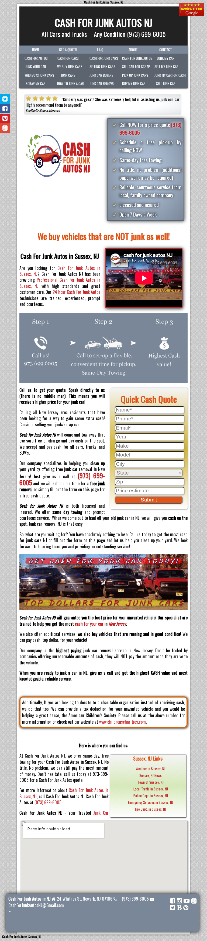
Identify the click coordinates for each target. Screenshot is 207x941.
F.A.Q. (100, 49)
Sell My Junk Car (166, 66)
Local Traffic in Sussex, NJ (150, 789)
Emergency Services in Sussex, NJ (150, 802)
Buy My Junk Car (134, 83)
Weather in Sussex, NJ (150, 768)
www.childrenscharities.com (122, 722)
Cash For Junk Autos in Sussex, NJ (59, 271)
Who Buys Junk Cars (38, 75)
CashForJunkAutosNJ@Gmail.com (36, 905)
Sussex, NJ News (150, 775)
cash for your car (89, 624)
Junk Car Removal (102, 83)
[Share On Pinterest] (5, 118)
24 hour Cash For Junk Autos (76, 292)
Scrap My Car (36, 83)
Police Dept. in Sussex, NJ (150, 795)
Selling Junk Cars (102, 66)
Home (35, 49)
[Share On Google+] (5, 128)
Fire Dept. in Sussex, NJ (150, 809)
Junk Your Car (35, 66)
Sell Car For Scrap (135, 66)
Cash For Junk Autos (135, 58)
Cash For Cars (68, 58)
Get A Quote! (68, 49)
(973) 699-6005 (47, 802)
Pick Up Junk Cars (135, 75)
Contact (165, 49)
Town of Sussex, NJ (151, 782)
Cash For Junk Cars (103, 58)
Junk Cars (68, 75)
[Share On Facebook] (5, 108)
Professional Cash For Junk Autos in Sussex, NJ (59, 283)
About (133, 49)
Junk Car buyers (101, 75)
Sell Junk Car (165, 83)
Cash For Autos (36, 58)
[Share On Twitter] (5, 99)
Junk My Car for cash (168, 75)
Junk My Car (165, 58)
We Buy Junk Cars (69, 66)
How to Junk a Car (70, 83)
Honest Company (113, 105)
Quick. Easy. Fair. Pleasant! (148, 99)
